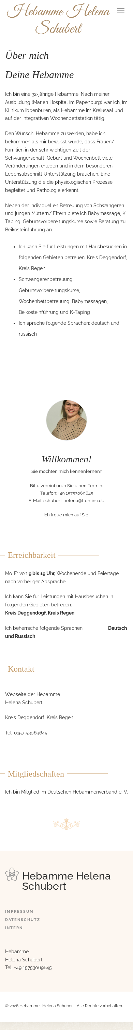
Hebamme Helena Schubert (58, 20)
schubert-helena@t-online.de (73, 500)
